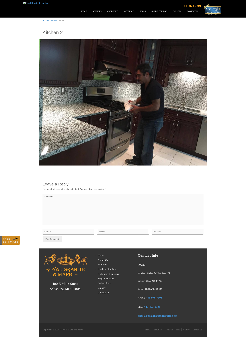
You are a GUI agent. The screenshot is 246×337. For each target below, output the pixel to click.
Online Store (104, 283)
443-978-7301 (192, 6)
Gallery (101, 287)
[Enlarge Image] (123, 102)
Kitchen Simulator (107, 269)
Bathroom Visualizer (108, 273)
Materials (129, 11)
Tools (178, 330)
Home (84, 11)
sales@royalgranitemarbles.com (157, 315)
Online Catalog (159, 11)
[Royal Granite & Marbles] (36, 2)
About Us (97, 11)
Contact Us (192, 11)
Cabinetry (112, 11)
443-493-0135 (152, 306)
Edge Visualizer (106, 278)
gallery (177, 11)
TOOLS (143, 11)
